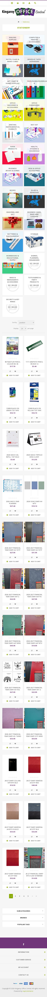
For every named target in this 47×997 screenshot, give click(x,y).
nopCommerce (28, 991)
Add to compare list (10, 371)
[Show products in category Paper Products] (12, 154)
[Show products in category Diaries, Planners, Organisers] (34, 263)
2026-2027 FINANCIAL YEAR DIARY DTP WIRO (34, 735)
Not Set (34, 125)
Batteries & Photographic (12, 235)
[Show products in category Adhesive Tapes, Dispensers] (34, 67)
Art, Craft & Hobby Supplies (12, 82)
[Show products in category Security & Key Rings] (12, 307)
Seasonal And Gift (12, 213)
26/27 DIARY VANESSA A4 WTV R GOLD (13, 828)
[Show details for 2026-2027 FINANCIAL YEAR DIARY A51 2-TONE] (34, 671)
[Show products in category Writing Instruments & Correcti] (12, 132)
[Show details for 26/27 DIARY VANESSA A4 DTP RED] (34, 764)
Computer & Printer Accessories (34, 39)
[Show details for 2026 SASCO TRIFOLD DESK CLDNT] (34, 439)
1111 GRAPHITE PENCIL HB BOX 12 (34, 363)
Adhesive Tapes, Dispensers (34, 60)
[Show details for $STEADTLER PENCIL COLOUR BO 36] (12, 346)
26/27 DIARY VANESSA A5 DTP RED (13, 875)
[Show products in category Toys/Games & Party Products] (34, 285)
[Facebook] (23, 944)
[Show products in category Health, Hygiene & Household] (34, 154)
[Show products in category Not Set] (34, 132)
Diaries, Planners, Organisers (34, 258)
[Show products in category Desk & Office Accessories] (34, 176)
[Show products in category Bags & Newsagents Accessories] (12, 285)
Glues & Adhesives (34, 191)
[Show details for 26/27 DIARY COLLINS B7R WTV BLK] (12, 764)
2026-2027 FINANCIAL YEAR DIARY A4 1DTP (13, 549)
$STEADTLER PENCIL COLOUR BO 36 (12, 363)
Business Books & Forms (12, 169)
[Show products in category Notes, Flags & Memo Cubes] (12, 67)
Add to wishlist (15, 371)
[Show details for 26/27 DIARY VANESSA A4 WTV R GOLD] (12, 811)
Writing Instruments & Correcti (12, 127)
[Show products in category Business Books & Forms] (12, 176)
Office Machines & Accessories (12, 105)
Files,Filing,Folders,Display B (36, 82)
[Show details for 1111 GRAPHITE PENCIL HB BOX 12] (34, 346)
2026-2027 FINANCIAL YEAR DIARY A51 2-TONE (34, 690)
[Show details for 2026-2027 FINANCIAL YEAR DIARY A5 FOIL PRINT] (12, 671)
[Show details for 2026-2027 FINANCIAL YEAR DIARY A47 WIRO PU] (12, 625)
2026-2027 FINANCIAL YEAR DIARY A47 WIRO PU (12, 643)
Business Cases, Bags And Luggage (34, 214)
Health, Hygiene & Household (34, 148)
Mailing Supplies (12, 38)
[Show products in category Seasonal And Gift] (12, 219)
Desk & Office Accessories (34, 169)
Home (18, 22)
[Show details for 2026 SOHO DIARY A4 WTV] (34, 485)
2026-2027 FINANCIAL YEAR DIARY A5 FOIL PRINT (13, 690)
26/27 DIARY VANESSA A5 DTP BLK (34, 828)
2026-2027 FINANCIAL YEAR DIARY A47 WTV (34, 642)
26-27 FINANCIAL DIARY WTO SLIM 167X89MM (34, 875)
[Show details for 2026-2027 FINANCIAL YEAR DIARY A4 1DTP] (12, 532)
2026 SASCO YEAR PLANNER (12, 502)
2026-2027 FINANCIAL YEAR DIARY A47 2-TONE (13, 597)
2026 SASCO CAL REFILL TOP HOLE (12, 456)
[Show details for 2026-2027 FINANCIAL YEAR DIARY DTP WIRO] (34, 718)
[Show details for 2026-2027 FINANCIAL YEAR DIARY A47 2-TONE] (12, 578)
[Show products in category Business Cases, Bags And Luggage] (34, 219)
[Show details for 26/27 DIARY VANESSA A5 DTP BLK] (34, 811)
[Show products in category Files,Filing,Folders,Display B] (34, 88)
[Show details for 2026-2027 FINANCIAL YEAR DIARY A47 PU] (34, 578)
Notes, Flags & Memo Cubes (12, 60)
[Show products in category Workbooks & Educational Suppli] (12, 263)
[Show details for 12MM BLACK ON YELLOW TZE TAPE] (34, 392)
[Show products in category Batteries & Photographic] (12, 241)
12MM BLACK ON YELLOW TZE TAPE (34, 409)
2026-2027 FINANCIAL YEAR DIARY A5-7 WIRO (12, 735)
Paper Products (12, 147)
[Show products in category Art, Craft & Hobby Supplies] (12, 88)
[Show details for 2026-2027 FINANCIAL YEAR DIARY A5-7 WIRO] (12, 718)
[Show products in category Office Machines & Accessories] (12, 110)
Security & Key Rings (12, 300)
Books (13, 190)
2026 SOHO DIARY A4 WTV (34, 502)
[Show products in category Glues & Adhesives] (34, 198)
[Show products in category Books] (12, 198)
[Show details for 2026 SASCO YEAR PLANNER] (12, 485)
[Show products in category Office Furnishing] (34, 110)
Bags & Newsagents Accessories (12, 279)
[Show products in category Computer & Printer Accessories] (34, 45)
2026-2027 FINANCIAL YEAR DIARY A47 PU (34, 596)
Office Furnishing (34, 104)
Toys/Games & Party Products (34, 279)
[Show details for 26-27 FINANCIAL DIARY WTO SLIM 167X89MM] (34, 858)
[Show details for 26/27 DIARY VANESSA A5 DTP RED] (12, 858)
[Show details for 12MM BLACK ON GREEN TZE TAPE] (12, 392)
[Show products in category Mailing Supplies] (12, 45)
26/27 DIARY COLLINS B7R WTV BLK (13, 782)
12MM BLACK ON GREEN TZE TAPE (12, 409)
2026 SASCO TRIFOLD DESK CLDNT (34, 456)
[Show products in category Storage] (34, 241)
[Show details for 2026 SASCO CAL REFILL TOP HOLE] (12, 439)
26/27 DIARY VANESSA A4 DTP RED (34, 782)
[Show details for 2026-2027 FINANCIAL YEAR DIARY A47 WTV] (34, 625)
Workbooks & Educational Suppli (12, 258)
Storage (34, 234)
